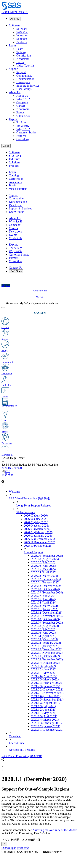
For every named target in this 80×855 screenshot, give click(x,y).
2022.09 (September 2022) (47, 659)
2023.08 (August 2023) (45, 625)
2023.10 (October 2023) (45, 619)
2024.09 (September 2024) (47, 592)
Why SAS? (23, 99)
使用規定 (23, 848)
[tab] (55, 729)
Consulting (22, 139)
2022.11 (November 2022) (47, 652)
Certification (23, 55)
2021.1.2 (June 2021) (43, 709)
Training (21, 52)
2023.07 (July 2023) (43, 629)
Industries (22, 35)
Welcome (14, 491)
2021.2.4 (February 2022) (46, 682)
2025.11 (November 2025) (39, 542)
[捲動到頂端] (4, 844)
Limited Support (33, 552)
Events (20, 112)
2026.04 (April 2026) (36, 525)
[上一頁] (2, 766)
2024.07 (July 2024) (43, 595)
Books (20, 62)
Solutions (21, 38)
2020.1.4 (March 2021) (45, 719)
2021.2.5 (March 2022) (45, 679)
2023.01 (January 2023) (45, 646)
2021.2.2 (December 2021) (47, 689)
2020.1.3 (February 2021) (46, 723)
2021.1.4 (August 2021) (45, 702)
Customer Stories (26, 132)
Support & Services (27, 85)
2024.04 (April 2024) (43, 602)
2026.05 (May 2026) (36, 522)
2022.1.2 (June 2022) (43, 669)
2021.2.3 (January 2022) (45, 686)
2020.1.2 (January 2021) (45, 726)
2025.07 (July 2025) (43, 562)
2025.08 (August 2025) (45, 559)
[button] (2, 461)
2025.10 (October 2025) (38, 545)
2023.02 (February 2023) (46, 642)
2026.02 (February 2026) (38, 532)
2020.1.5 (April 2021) (44, 716)
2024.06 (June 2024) (43, 599)
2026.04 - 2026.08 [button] (12, 468)
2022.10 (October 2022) (45, 656)
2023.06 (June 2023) (43, 632)
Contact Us (23, 115)
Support (13, 68)
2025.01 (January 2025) (45, 582)
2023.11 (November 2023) (47, 615)
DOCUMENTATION (14, 12)
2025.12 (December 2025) (39, 539)
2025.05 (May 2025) (43, 569)
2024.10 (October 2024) (45, 589)
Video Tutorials (25, 65)
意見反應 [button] (7, 474)
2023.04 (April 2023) (43, 636)
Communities (24, 75)
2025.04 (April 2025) (43, 572)
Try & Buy (22, 125)
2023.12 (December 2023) (46, 612)
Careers (20, 105)
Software (14, 25)
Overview (15, 736)
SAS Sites (16, 271)
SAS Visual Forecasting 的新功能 (29, 498)
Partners (21, 135)
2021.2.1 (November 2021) (47, 692)
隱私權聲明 (8, 848)
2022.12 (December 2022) (46, 649)
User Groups (23, 89)
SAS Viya (22, 32)
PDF (7, 471)
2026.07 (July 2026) (36, 515)
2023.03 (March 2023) (44, 639)
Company (22, 102)
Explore (13, 119)
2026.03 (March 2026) (37, 528)
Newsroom (22, 109)
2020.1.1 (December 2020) (47, 729)
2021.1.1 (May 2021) (43, 712)
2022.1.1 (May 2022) (43, 672)
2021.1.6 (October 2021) (45, 696)
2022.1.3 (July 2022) (43, 666)
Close (6, 145)
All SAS (14, 18)
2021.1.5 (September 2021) (47, 699)
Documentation (25, 78)
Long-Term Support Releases (33, 505)
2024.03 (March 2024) (44, 605)
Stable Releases (25, 512)
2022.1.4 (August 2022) (45, 662)
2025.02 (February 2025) (46, 579)
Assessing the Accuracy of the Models (54, 830)
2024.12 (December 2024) (46, 585)
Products (21, 42)
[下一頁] (2, 770)
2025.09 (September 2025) (47, 555)
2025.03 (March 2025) (44, 575)
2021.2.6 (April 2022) (44, 676)
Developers (23, 82)
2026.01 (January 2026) (38, 535)
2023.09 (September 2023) (47, 622)
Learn (12, 45)
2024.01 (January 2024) (45, 609)
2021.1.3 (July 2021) (43, 706)
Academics (22, 58)
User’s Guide (17, 743)
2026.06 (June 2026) (36, 518)
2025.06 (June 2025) (43, 565)
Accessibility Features (22, 749)
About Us (14, 92)
